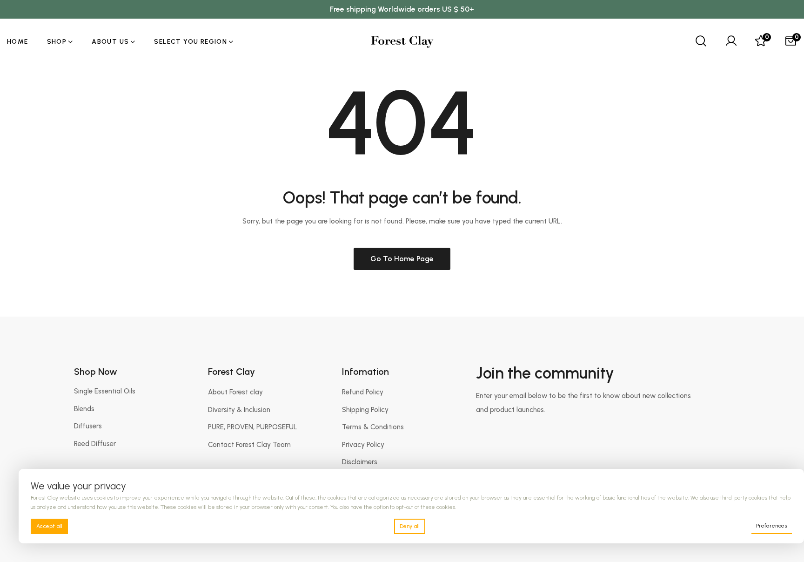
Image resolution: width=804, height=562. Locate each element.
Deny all (410, 526)
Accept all (49, 526)
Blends (84, 409)
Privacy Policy (363, 444)
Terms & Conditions (373, 427)
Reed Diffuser (95, 444)
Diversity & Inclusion (239, 410)
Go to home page (402, 258)
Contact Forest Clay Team (249, 444)
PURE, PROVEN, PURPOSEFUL (252, 427)
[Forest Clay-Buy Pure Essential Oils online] (402, 42)
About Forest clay (235, 392)
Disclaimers (359, 462)
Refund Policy (362, 392)
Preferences (771, 525)
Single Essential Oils (104, 391)
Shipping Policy (365, 410)
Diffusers (88, 426)
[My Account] (730, 41)
